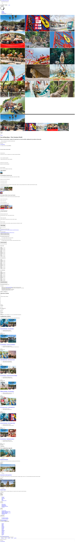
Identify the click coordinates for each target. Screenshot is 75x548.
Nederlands (3, 530)
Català (2, 524)
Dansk (2, 525)
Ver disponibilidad (2, 144)
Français (3, 528)
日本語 (3, 531)
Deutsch (3, 526)
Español (3, 527)
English (3, 523)
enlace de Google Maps (9, 287)
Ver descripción (2, 191)
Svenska (3, 534)
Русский (3, 533)
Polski (2, 532)
